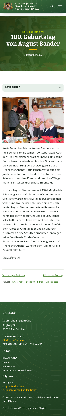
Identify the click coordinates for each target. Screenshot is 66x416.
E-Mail (40, 281)
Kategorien (12, 86)
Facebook (30, 281)
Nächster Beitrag (53, 275)
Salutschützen (33, 32)
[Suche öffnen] (52, 6)
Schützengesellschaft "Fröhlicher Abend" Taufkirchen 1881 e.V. (27, 6)
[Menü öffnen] (60, 6)
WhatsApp (17, 281)
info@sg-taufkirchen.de (14, 340)
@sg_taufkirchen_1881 (13, 386)
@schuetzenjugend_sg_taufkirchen (19, 389)
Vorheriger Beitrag (13, 275)
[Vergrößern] (59, 101)
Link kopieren (51, 282)
